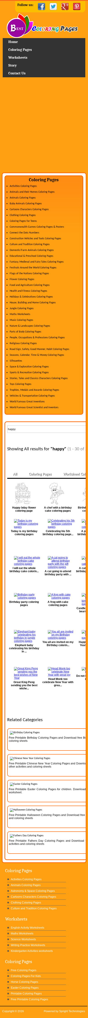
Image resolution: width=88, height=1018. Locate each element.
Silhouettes (16, 361)
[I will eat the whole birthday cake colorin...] (24, 560)
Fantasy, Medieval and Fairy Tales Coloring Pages (37, 262)
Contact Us (16, 73)
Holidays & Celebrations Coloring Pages (31, 296)
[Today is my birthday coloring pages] (24, 523)
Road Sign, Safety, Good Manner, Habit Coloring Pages (39, 349)
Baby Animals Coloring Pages (26, 203)
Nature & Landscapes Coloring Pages (30, 326)
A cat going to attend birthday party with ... (58, 573)
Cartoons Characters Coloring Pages (29, 209)
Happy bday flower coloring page (24, 509)
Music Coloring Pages (21, 320)
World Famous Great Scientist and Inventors (34, 407)
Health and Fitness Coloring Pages (28, 291)
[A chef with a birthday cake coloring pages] (58, 493)
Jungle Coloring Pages (22, 308)
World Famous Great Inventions (27, 401)
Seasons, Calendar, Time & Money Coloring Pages (37, 355)
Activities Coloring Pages (23, 186)
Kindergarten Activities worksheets (32, 951)
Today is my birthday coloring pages (24, 533)
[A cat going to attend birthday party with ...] (58, 562)
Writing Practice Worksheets (28, 945)
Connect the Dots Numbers (24, 232)
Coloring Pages (20, 50)
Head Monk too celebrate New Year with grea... (57, 682)
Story (12, 65)
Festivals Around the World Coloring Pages (33, 267)
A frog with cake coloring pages (58, 603)
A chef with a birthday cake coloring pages (58, 509)
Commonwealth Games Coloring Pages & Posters (37, 227)
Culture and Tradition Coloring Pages (30, 244)
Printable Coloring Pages (26, 993)
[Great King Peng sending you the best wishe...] (24, 673)
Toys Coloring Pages (20, 384)
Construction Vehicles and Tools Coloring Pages (35, 238)
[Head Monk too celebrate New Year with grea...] (58, 671)
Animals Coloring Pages (23, 197)
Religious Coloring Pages (23, 343)
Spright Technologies (72, 1011)
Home (44, 25)
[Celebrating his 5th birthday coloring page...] (58, 523)
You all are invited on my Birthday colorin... (58, 644)
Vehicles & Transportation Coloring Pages (32, 396)
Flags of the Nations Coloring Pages (29, 273)
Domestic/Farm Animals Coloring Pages (32, 250)
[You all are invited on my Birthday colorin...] (58, 634)
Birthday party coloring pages (24, 603)
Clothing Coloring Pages (23, 215)
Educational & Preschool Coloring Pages (31, 256)
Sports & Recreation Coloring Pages (29, 372)
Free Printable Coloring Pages (29, 999)
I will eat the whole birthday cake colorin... (24, 570)
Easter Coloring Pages (25, 987)
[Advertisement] (44, 126)
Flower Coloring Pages (22, 279)
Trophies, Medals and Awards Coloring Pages (34, 390)
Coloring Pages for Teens (23, 221)
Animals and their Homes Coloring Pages (32, 192)
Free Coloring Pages (23, 970)
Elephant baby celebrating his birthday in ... (24, 648)
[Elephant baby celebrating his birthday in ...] (24, 636)
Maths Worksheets (20, 314)
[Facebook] (41, 6)
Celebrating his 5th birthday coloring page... (58, 533)
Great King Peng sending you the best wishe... (24, 685)
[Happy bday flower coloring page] (24, 493)
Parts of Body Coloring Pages (25, 331)
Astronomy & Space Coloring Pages (33, 891)
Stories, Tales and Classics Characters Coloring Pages (39, 378)
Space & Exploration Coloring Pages (29, 366)
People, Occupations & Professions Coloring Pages (37, 337)
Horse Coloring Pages (24, 981)
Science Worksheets (23, 939)
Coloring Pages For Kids (26, 976)
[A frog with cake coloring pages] (58, 596)
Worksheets (17, 58)
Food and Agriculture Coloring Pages (30, 285)
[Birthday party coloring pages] (24, 596)
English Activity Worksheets (27, 927)
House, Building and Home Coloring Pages (33, 302)
